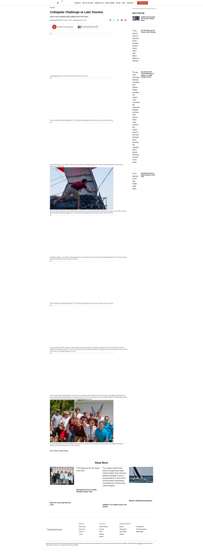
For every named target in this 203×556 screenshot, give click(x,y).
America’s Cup (99, 3)
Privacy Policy (82, 526)
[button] (110, 20)
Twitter (101, 531)
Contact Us (81, 531)
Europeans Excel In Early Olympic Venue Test (148, 174)
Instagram (101, 534)
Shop (123, 3)
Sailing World (123, 529)
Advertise (130, 3)
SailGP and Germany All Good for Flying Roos (148, 18)
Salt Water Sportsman (141, 529)
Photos (56, 450)
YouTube (101, 536)
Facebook (101, 529)
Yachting (122, 534)
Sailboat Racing (63, 450)
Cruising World (139, 526)
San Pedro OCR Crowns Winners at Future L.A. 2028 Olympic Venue (147, 74)
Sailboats (77, 3)
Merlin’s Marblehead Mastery (140, 501)
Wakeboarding (139, 531)
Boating (121, 526)
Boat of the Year (87, 3)
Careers (80, 534)
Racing (118, 3)
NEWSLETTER (142, 3)
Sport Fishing (123, 531)
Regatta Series (110, 3)
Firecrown (140, 543)
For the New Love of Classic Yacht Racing (148, 31)
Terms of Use (82, 529)
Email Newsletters (103, 526)
